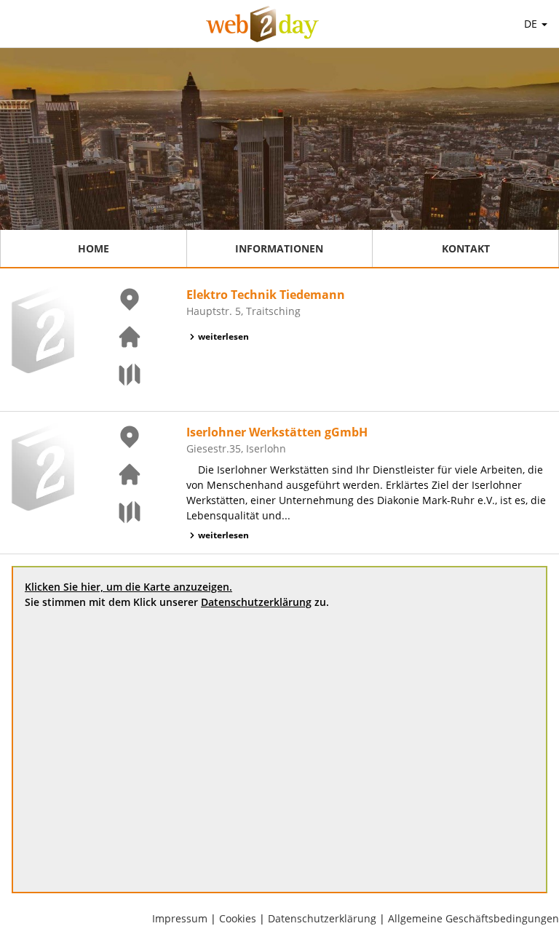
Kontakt (466, 248)
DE (532, 24)
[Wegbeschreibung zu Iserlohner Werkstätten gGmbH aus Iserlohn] (120, 512)
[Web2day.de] (262, 24)
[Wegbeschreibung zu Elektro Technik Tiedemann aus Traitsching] (120, 375)
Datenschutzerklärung (256, 602)
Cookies (237, 918)
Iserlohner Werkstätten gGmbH (277, 432)
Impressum (179, 918)
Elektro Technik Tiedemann (265, 295)
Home (93, 248)
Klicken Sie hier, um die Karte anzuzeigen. (128, 587)
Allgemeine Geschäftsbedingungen (473, 918)
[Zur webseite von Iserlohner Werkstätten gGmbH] (120, 474)
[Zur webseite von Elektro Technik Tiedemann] (120, 337)
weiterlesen (223, 336)
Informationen (279, 248)
